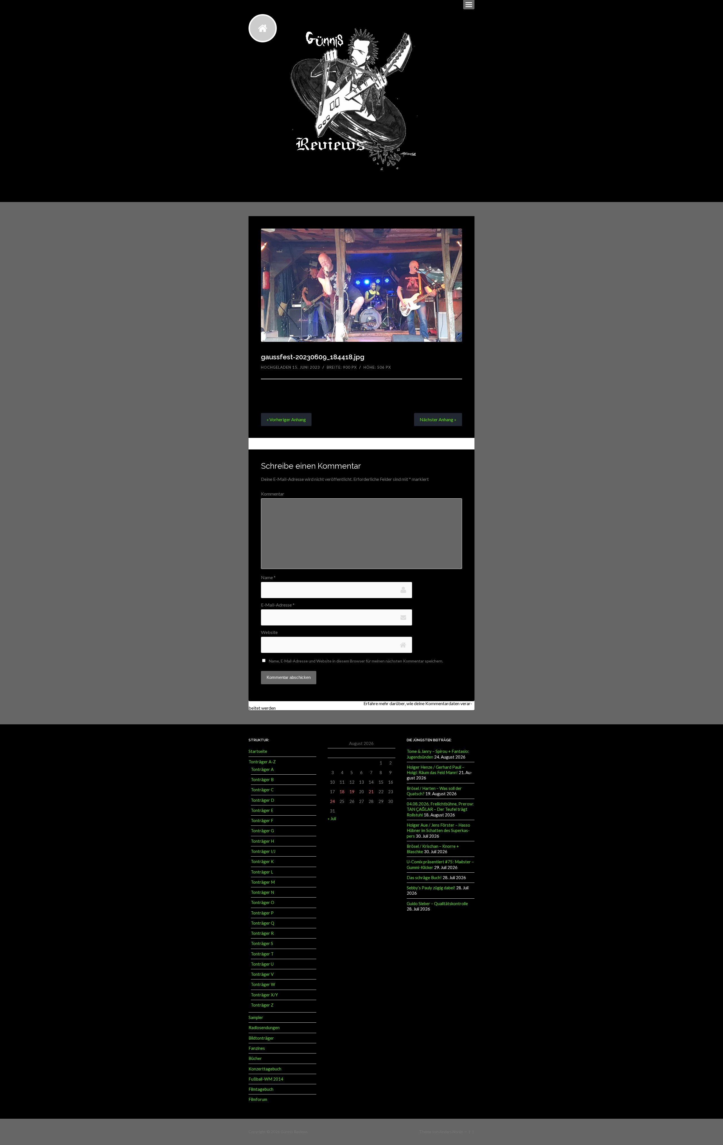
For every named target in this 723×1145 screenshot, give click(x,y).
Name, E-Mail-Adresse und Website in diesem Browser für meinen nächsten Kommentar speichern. (356, 661)
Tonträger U (262, 963)
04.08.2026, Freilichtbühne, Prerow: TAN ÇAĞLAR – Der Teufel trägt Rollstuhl (440, 809)
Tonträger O (262, 902)
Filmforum (258, 1099)
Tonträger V (262, 974)
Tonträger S (262, 943)
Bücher (255, 1058)
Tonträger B (262, 779)
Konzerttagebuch (265, 1068)
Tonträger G (262, 830)
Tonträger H (262, 841)
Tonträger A (262, 769)
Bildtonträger (261, 1037)
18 (342, 791)
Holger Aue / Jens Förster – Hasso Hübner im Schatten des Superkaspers (438, 830)
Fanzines (257, 1048)
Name (268, 577)
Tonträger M (263, 882)
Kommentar (272, 494)
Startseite (258, 751)
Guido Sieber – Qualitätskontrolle (437, 903)
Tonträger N (262, 892)
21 (371, 791)
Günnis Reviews (294, 1131)
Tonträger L (262, 871)
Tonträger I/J (263, 851)
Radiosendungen (264, 1027)
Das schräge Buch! (424, 877)
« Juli (332, 818)
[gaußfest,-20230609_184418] (361, 285)
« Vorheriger (286, 419)
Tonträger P (262, 912)
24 (332, 801)
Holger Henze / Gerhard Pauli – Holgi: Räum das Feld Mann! (435, 769)
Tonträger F (262, 820)
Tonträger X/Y (264, 994)
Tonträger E (262, 810)
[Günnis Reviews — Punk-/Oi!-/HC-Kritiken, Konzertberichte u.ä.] (263, 28)
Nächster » (438, 419)
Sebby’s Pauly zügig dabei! (431, 887)
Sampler (256, 1017)
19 (351, 791)
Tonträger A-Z (262, 761)
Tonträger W (263, 984)
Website (269, 632)
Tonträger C (262, 789)
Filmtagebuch (261, 1089)
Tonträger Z (262, 1004)
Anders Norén (451, 1131)
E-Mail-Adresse (278, 605)
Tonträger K (262, 861)
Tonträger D (262, 800)
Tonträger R (262, 933)
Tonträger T (262, 953)
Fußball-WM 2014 (266, 1078)
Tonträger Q (262, 922)
